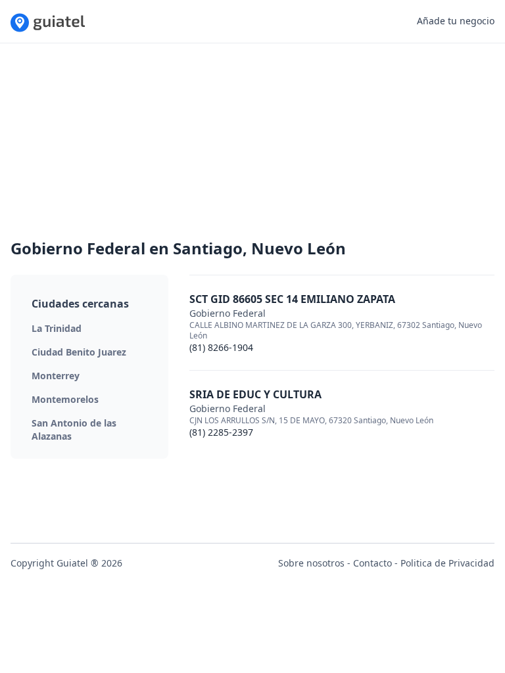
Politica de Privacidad (447, 563)
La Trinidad (57, 328)
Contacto (372, 563)
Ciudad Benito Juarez (79, 352)
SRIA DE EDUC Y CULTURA (255, 394)
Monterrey (56, 375)
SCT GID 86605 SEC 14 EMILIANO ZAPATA (292, 299)
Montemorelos (65, 399)
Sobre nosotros (311, 563)
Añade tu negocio (455, 20)
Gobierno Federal (227, 313)
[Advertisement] (252, 146)
